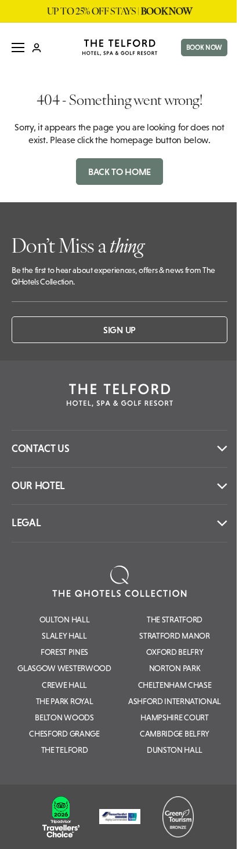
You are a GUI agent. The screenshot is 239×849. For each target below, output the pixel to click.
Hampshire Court (174, 717)
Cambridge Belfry (174, 733)
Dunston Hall (174, 750)
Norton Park (174, 668)
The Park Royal (64, 701)
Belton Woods (64, 717)
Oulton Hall (64, 619)
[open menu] (18, 47)
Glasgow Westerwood (64, 668)
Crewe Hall (64, 685)
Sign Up (119, 330)
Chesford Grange (64, 733)
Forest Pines (64, 652)
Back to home (119, 171)
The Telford (64, 750)
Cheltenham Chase (175, 685)
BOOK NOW (204, 47)
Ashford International (174, 701)
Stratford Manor (174, 635)
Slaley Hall (64, 635)
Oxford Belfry (175, 652)
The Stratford (174, 619)
